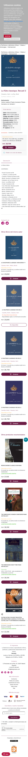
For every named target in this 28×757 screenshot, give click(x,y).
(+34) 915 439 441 (14, 667)
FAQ (14, 688)
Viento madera (5, 102)
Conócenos (14, 679)
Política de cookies (14, 680)
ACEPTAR (7, 36)
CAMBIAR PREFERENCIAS (12, 39)
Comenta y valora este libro (15, 132)
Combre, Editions (14, 118)
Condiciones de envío (14, 682)
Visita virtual (14, 686)
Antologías (3, 47)
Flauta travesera (15, 102)
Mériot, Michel (13, 265)
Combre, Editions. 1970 (8, 96)
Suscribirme (14, 717)
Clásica (22, 45)
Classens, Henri (5, 265)
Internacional (11, 47)
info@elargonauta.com (14, 669)
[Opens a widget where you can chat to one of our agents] (6, 754)
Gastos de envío (14, 684)
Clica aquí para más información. (13, 21)
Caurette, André (6, 312)
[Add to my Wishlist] (4, 153)
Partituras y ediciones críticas (10, 45)
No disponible (14, 325)
